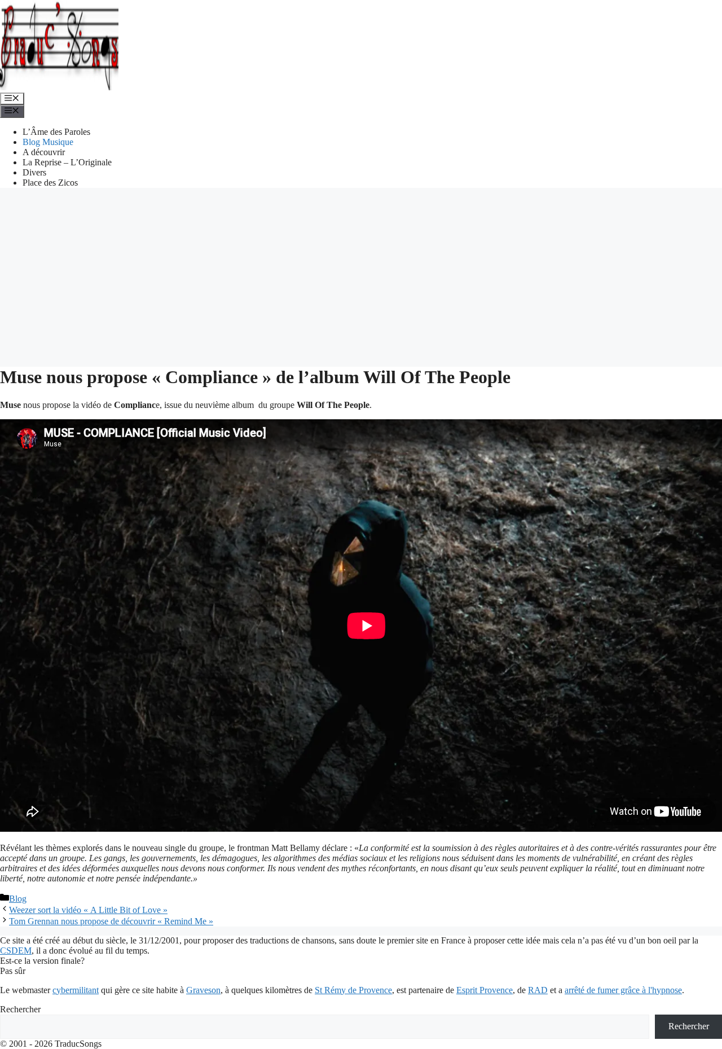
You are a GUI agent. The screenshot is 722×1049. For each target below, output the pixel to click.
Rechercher (20, 1009)
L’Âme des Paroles (56, 132)
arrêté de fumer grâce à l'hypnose (623, 990)
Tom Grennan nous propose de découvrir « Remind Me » (111, 921)
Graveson (203, 990)
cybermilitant (75, 990)
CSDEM (16, 950)
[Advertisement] (361, 276)
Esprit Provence (484, 990)
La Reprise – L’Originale (67, 162)
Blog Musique (48, 142)
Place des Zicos (50, 182)
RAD (538, 990)
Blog (18, 898)
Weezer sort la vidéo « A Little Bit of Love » (88, 910)
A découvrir (44, 152)
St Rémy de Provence (353, 990)
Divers (34, 172)
